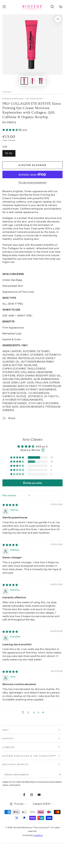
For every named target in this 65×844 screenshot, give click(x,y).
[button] (52, 7)
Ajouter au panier (32, 165)
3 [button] (34, 712)
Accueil (6, 92)
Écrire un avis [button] (32, 483)
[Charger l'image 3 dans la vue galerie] (40, 81)
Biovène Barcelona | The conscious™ (22, 99)
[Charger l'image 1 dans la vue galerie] (24, 81)
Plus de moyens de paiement (32, 182)
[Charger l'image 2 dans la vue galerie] (32, 81)
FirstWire (37, 835)
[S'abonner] (61, 774)
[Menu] (4, 7)
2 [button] (28, 712)
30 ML (9, 153)
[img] (10, 505)
